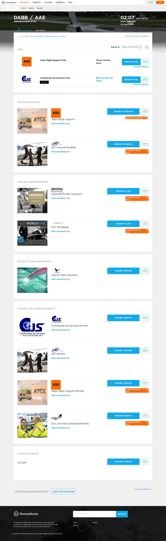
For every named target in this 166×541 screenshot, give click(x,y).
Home (23, 8)
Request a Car (123, 191)
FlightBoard (60, 2)
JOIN (160, 2)
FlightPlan (37, 2)
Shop (70, 2)
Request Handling (123, 111)
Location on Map (22, 30)
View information (60, 124)
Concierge (48, 2)
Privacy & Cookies (56, 534)
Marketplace (24, 2)
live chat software (143, 489)
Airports (31, 8)
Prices (114, 47)
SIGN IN (150, 2)
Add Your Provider (63, 491)
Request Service (123, 271)
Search (122, 514)
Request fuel (131, 62)
